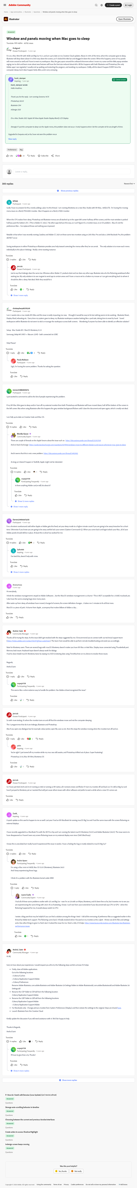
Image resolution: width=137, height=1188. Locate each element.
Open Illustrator (124, 19)
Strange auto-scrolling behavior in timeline (22, 1107)
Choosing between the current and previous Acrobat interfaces (30, 1119)
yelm (19, 745)
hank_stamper (20, 78)
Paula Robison (22, 360)
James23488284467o (21, 390)
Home (6, 12)
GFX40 (15, 201)
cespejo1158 (25, 479)
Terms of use (57, 1184)
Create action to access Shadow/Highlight (21, 1132)
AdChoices (123, 1184)
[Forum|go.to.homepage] (20, 5)
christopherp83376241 (21, 308)
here (119, 1008)
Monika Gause (22, 434)
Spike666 (20, 549)
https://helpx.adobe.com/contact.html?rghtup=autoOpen (28, 641)
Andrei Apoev (22, 860)
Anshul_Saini (18, 631)
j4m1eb (19, 266)
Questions (37, 12)
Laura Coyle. (26, 895)
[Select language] (102, 5)
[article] (68, 231)
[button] (4, 6)
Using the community (44, 1184)
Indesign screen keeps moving (17, 1144)
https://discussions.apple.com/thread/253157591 (83, 440)
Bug (21, 150)
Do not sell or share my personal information (101, 1184)
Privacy (66, 1184)
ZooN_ (15, 813)
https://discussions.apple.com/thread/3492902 (61, 453)
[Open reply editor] (68, 172)
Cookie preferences (77, 1184)
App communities (16, 12)
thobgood (16, 48)
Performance (12, 150)
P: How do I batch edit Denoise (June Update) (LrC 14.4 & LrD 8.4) (30, 1095)
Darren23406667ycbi (21, 519)
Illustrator (28, 12)
